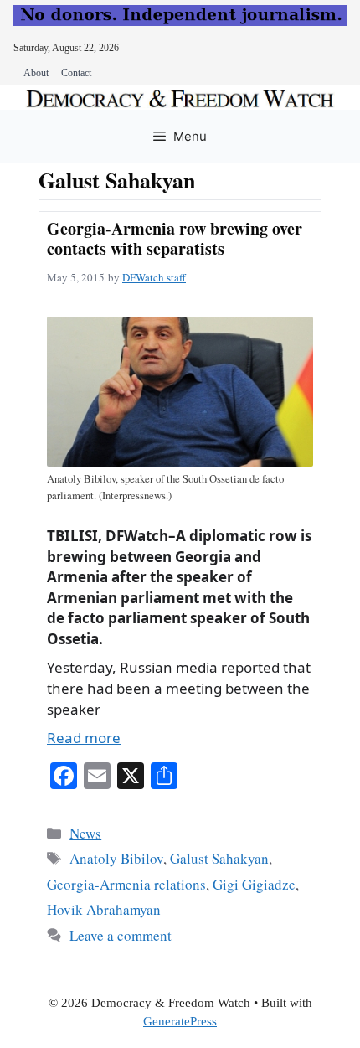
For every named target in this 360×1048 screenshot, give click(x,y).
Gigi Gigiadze (254, 884)
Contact (76, 73)
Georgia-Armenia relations (126, 884)
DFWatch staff (154, 277)
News (85, 833)
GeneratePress (180, 1021)
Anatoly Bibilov (116, 858)
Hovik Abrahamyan (104, 909)
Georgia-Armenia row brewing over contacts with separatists (174, 238)
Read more (84, 737)
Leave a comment (120, 935)
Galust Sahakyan (219, 858)
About (36, 73)
